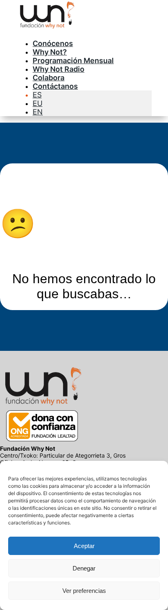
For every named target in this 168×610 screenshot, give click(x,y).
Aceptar (84, 545)
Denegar (84, 568)
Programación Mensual (73, 60)
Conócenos (53, 43)
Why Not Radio (58, 69)
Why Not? (50, 52)
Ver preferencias (84, 590)
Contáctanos (55, 86)
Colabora (48, 77)
